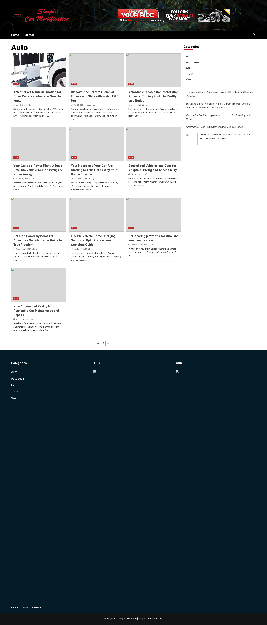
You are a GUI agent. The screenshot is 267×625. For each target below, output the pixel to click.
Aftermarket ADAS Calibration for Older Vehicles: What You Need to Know (37, 96)
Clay (30, 105)
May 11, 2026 (136, 105)
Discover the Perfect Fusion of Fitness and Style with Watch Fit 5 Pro (94, 96)
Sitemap (36, 607)
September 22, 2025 (139, 245)
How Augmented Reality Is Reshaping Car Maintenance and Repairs (36, 311)
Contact (28, 34)
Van (188, 79)
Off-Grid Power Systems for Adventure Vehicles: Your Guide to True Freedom (37, 240)
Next (109, 343)
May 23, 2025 (21, 319)
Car (188, 67)
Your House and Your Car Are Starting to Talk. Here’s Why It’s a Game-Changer (94, 170)
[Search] (254, 35)
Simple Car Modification (151, 618)
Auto (16, 84)
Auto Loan (192, 62)
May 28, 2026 (78, 105)
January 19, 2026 (137, 174)
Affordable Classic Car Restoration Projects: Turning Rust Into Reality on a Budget (153, 96)
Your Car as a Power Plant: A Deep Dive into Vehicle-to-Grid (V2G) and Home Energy (38, 170)
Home (15, 34)
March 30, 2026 (22, 179)
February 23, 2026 (80, 179)
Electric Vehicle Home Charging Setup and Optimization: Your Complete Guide (93, 240)
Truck (189, 73)
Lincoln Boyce (91, 105)
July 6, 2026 (20, 105)
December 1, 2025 (23, 249)
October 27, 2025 (80, 249)
